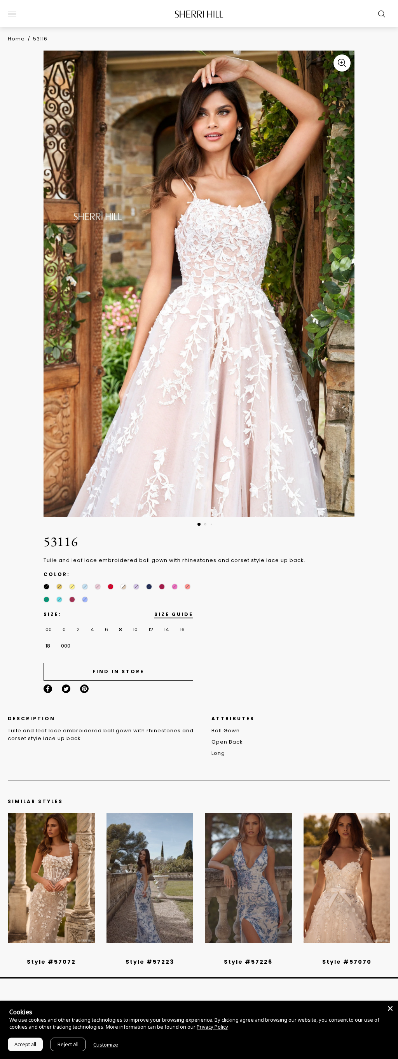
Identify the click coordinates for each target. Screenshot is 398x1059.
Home (16, 38)
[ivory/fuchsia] (152, 951)
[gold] (59, 587)
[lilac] (136, 587)
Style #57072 (51, 962)
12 (150, 629)
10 (135, 629)
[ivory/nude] (60, 951)
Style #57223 (150, 962)
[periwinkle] (85, 599)
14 (166, 629)
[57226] (248, 878)
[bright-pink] (175, 587)
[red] (110, 587)
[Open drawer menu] (12, 14)
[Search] (379, 14)
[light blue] (48, 951)
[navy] (149, 587)
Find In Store (118, 671)
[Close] (390, 1008)
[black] (46, 587)
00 (48, 629)
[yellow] (72, 587)
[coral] (187, 587)
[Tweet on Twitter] (66, 688)
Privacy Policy (212, 1026)
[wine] (162, 587)
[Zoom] (342, 63)
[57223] (150, 878)
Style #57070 (347, 962)
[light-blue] (85, 587)
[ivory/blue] (147, 951)
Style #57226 (248, 962)
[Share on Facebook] (48, 688)
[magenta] (72, 599)
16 (182, 629)
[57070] (347, 878)
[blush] (98, 587)
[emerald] (46, 599)
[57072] (51, 878)
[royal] (59, 599)
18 (47, 645)
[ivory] (338, 951)
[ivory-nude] (123, 587)
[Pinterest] (84, 688)
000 (65, 645)
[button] (199, 524)
